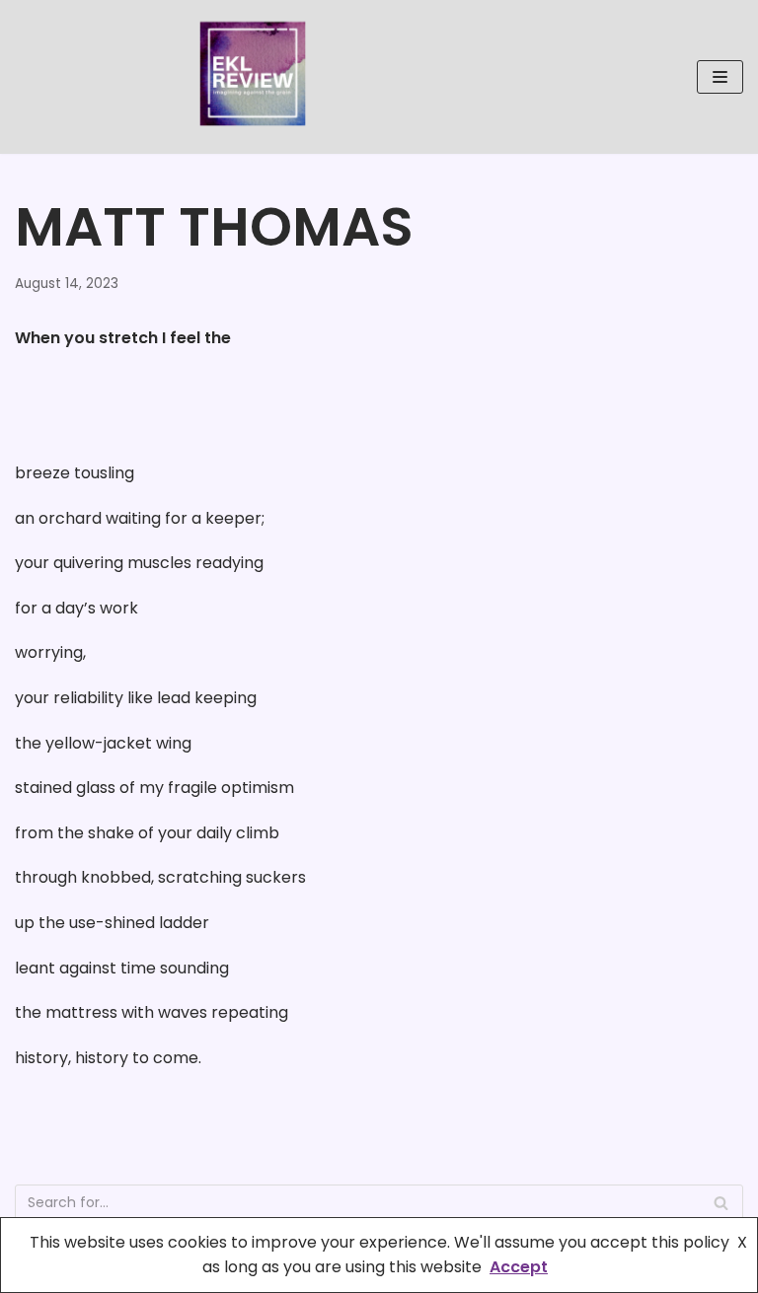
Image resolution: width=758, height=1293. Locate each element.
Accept (519, 1267)
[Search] (721, 1203)
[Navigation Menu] (720, 77)
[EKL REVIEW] (252, 77)
